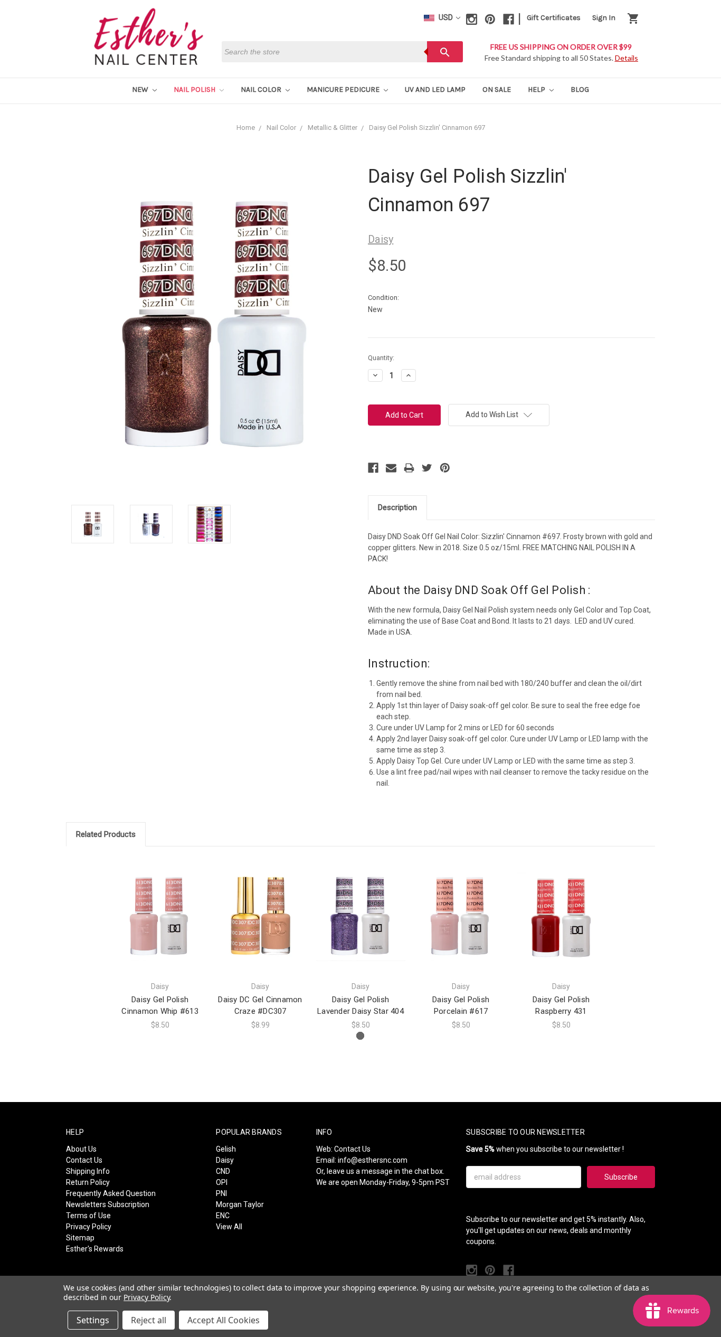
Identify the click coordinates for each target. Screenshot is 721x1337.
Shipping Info (88, 1171)
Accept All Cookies (223, 1320)
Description (397, 507)
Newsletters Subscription (107, 1204)
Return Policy (88, 1182)
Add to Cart (160, 925)
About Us (81, 1149)
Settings (93, 1320)
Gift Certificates (554, 17)
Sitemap (80, 1238)
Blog (580, 89)
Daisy (225, 1160)
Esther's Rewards (95, 1249)
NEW (141, 89)
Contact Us (84, 1160)
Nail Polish (195, 89)
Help (537, 89)
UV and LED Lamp (435, 89)
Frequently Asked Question (111, 1193)
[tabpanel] (160, 944)
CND (223, 1171)
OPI (221, 1182)
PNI (221, 1193)
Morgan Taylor (240, 1204)
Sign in (603, 17)
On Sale (496, 89)
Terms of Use (88, 1215)
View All (229, 1226)
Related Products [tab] (106, 834)
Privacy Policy (88, 1226)
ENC (223, 1215)
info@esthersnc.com (372, 1160)
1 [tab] (360, 1036)
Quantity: (381, 358)
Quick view (160, 907)
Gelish (226, 1149)
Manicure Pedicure (344, 89)
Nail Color (262, 89)
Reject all (148, 1320)
